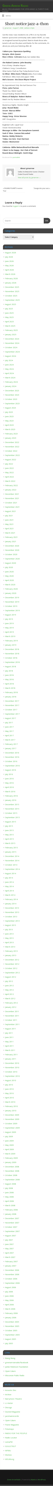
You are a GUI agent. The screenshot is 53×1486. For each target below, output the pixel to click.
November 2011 (12, 1015)
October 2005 (11, 1330)
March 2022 (10, 481)
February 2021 (11, 537)
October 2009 (11, 1123)
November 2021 (12, 498)
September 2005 (12, 1334)
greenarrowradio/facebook (16, 1362)
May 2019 (9, 627)
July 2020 (9, 567)
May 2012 (9, 990)
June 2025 (9, 313)
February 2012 (11, 1003)
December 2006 (12, 1270)
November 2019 (12, 602)
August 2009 (10, 1132)
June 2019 (9, 623)
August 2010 (10, 1080)
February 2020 (11, 589)
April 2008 (9, 1201)
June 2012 (9, 985)
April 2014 (9, 890)
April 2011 (9, 1046)
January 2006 (10, 1317)
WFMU (8, 1450)
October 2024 (11, 347)
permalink (16, 157)
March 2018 (10, 688)
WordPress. (42, 1480)
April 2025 (9, 321)
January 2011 (10, 1059)
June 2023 (9, 416)
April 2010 (9, 1097)
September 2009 (12, 1128)
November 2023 (12, 395)
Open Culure (10, 1371)
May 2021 (9, 524)
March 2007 (10, 1257)
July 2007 (9, 1240)
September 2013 (12, 921)
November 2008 (12, 1171)
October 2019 (11, 606)
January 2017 (10, 748)
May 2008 (9, 1197)
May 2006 (9, 1300)
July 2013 (9, 929)
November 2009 (12, 1119)
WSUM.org (9, 1459)
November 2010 (12, 1067)
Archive (8, 1394)
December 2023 (12, 390)
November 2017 (12, 705)
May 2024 (9, 369)
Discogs (8, 1407)
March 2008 (10, 1205)
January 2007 (10, 1266)
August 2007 (10, 1235)
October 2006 (11, 1278)
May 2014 (9, 886)
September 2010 (12, 1076)
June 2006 (9, 1296)
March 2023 (10, 429)
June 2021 (9, 520)
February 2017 (11, 744)
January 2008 (10, 1214)
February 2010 (11, 1106)
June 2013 (9, 934)
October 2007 (11, 1227)
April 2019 (9, 632)
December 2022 (12, 442)
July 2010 (9, 1084)
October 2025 (11, 295)
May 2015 (9, 834)
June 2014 (9, 882)
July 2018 (9, 671)
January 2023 (10, 438)
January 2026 (10, 282)
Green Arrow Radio (15, 5)
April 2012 (9, 994)
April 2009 (9, 1149)
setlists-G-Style (29, 28)
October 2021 (11, 502)
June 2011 (9, 1037)
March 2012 (10, 998)
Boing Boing (10, 1358)
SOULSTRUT (10, 1446)
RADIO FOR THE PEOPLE (16, 1433)
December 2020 (12, 545)
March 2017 (10, 740)
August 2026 (10, 252)
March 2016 (10, 791)
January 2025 (10, 334)
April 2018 (9, 683)
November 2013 (12, 912)
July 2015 (9, 826)
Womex (8, 1455)
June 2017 (9, 727)
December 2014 (12, 856)
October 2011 (11, 1020)
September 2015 (12, 817)
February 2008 (11, 1209)
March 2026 (10, 274)
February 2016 (11, 796)
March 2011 (10, 1050)
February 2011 (11, 1054)
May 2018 (9, 679)
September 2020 (12, 558)
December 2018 (12, 649)
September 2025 (12, 300)
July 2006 (9, 1291)
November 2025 (12, 291)
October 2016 (11, 761)
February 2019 (11, 640)
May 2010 (9, 1093)
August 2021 (10, 511)
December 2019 (12, 597)
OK (46, 221)
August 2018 (10, 666)
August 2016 (10, 770)
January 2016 (10, 800)
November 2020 (12, 550)
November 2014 (12, 860)
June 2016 (9, 778)
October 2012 (11, 968)
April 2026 (9, 270)
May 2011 (9, 1041)
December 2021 (12, 494)
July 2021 (9, 515)
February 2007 (11, 1261)
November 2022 (12, 446)
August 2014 (10, 873)
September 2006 (12, 1283)
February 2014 (11, 899)
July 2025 (9, 308)
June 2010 (9, 1089)
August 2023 (10, 408)
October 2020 (11, 554)
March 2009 (10, 1153)
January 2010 (10, 1110)
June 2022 (9, 468)
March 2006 (10, 1309)
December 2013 (12, 908)
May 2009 (9, 1145)
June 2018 (9, 675)
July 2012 (9, 981)
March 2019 (10, 636)
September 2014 (12, 869)
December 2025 (12, 287)
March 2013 (10, 946)
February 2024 (11, 382)
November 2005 (12, 1326)
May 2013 (9, 938)
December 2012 (12, 959)
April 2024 (9, 373)
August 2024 (10, 356)
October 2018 (11, 658)
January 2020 (10, 593)
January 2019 (10, 645)
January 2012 (10, 1007)
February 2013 (11, 951)
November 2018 (12, 653)
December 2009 (12, 1115)
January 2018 (10, 696)
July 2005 (9, 1343)
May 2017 (9, 731)
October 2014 (11, 865)
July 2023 (9, 412)
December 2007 (12, 1218)
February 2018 (11, 692)
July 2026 (9, 257)
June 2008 (9, 1192)
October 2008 (11, 1175)
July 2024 (9, 360)
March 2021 (10, 533)
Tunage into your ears (42, 188)
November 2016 (12, 757)
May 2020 (9, 576)
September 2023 (12, 403)
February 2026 (11, 278)
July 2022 (9, 464)
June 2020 (9, 571)
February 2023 (11, 433)
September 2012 (12, 972)
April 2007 (9, 1253)
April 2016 (9, 787)
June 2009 (9, 1140)
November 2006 (12, 1274)
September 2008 (12, 1179)
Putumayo (9, 1429)
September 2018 (12, 662)
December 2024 (12, 339)
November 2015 (12, 808)
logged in (16, 206)
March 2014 (10, 895)
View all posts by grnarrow (29, 177)
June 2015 (9, 830)
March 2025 (10, 326)
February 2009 (11, 1158)
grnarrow (8, 28)
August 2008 (10, 1184)
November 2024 (12, 343)
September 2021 (12, 507)
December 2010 (12, 1063)
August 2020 (10, 563)
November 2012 (12, 964)
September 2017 (12, 714)
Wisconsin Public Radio (14, 1375)
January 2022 (10, 489)
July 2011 (9, 1033)
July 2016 (9, 774)
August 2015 (10, 821)
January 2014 (10, 903)
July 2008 (9, 1188)
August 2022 (10, 459)
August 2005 (10, 1339)
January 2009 (10, 1162)
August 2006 (10, 1287)
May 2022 (9, 472)
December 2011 (12, 1011)
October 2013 (11, 916)
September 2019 (12, 610)
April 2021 (9, 528)
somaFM (8, 1442)
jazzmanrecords (12, 1416)
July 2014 (9, 877)
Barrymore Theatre (13, 1399)
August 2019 (10, 614)
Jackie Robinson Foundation (16, 1367)
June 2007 (9, 1244)
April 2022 (9, 477)
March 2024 (10, 377)
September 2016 (12, 765)
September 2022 (12, 455)
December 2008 (12, 1166)
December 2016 (12, 752)
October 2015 (11, 813)
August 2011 (10, 1028)
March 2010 (10, 1102)
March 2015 (10, 843)
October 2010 (11, 1071)
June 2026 (9, 261)
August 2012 (10, 977)
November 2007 (12, 1222)
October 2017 (11, 709)
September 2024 (12, 351)
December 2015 (12, 804)
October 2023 (11, 399)
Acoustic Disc (10, 1390)
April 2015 (9, 839)
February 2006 (11, 1313)
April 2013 (9, 942)
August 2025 (10, 304)
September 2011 (12, 1024)
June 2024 (9, 364)
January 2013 (10, 955)
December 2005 (12, 1322)
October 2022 (11, 451)
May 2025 (9, 317)
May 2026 (9, 265)
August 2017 (10, 718)
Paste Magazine (12, 1424)
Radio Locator (11, 1437)
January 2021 (10, 541)
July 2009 (9, 1136)
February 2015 (11, 847)
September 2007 (12, 1231)
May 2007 (9, 1248)
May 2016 (9, 783)
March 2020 (10, 584)
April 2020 (9, 580)
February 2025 (11, 330)
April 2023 (9, 425)
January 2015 (10, 852)
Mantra (33, 1480)
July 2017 (9, 722)
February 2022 (11, 485)
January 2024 (10, 386)
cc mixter (9, 1403)
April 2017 (9, 735)
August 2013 (10, 925)
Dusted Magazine (12, 1411)
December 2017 (12, 701)
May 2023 (9, 420)
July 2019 (9, 619)
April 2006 (9, 1304)
